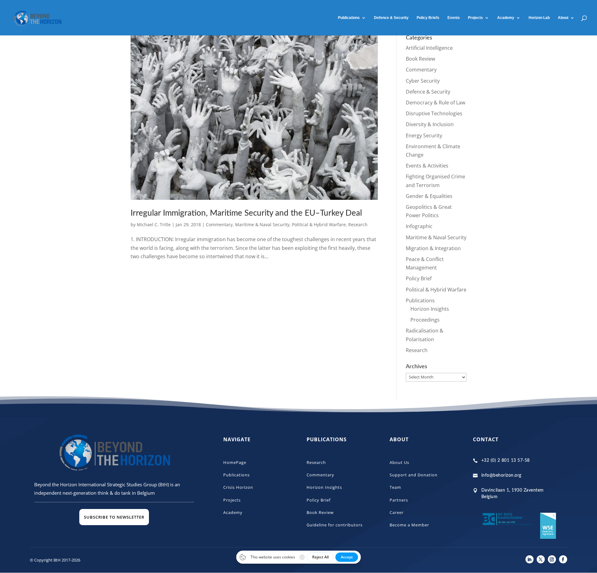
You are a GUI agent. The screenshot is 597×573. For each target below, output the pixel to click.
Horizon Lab (539, 18)
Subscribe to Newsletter (114, 517)
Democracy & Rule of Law (435, 102)
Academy (233, 512)
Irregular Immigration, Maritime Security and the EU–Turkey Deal (246, 213)
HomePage (234, 462)
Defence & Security (391, 18)
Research (358, 224)
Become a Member (409, 525)
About (563, 18)
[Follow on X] (541, 559)
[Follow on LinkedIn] (529, 559)
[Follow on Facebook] (563, 559)
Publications (349, 18)
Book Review (420, 58)
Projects (475, 18)
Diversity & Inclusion (430, 124)
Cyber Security (423, 80)
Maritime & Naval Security (262, 224)
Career (397, 512)
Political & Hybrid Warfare (319, 224)
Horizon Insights (429, 308)
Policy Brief (419, 278)
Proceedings (425, 319)
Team (395, 487)
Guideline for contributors (335, 525)
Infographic (419, 226)
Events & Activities (427, 165)
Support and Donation (413, 475)
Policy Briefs (428, 18)
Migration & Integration (433, 248)
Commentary (219, 224)
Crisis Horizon (238, 487)
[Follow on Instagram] (552, 559)
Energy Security (424, 135)
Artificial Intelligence (429, 47)
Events (453, 18)
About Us (399, 462)
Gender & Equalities (429, 196)
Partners (399, 500)
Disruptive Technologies (434, 113)
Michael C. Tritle (154, 224)
